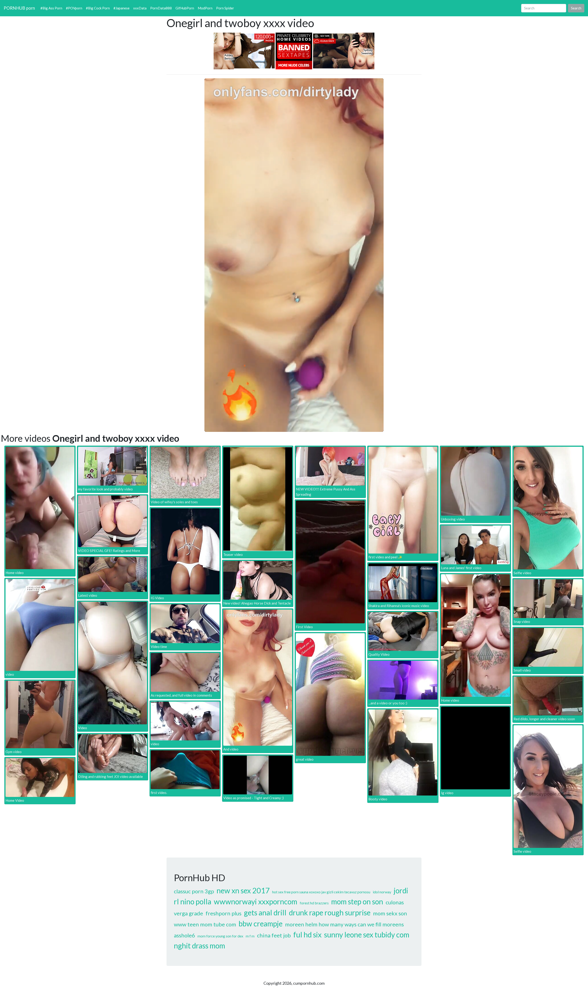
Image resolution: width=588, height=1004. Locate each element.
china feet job (274, 935)
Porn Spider (225, 8)
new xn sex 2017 (243, 890)
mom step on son (357, 901)
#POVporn (74, 8)
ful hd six (307, 934)
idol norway (382, 892)
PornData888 (161, 8)
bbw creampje (261, 923)
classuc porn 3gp (194, 891)
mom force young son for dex (220, 936)
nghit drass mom (199, 945)
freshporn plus (223, 913)
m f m (250, 936)
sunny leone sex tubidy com (366, 934)
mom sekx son (390, 913)
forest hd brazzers (314, 903)
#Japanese (121, 8)
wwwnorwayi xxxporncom (255, 901)
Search (576, 8)
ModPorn (205, 8)
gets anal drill (265, 912)
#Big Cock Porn (98, 8)
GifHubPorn (184, 8)
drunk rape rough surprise (329, 912)
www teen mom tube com (205, 924)
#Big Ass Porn (51, 8)
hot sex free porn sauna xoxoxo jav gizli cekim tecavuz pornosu (321, 892)
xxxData (140, 8)
